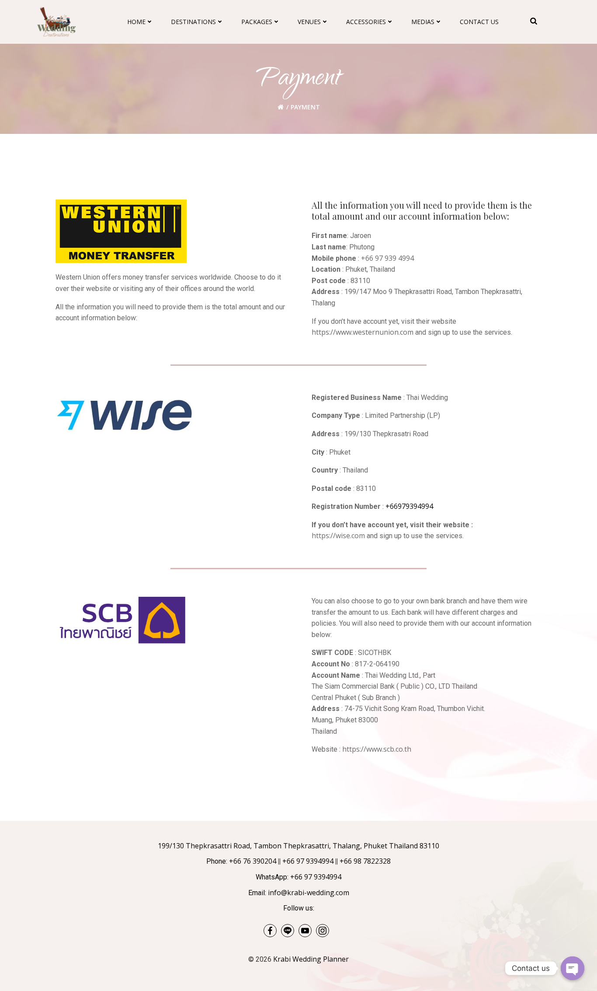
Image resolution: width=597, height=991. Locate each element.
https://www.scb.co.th (376, 749)
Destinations (193, 22)
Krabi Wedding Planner (311, 959)
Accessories (366, 22)
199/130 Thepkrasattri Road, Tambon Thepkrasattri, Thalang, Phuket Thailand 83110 (298, 846)
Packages (256, 22)
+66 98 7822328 (365, 861)
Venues (309, 22)
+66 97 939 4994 (387, 258)
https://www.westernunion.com (362, 332)
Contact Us (479, 22)
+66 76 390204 (252, 861)
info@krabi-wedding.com (308, 892)
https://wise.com (338, 535)
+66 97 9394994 (307, 861)
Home (136, 22)
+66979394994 (409, 506)
